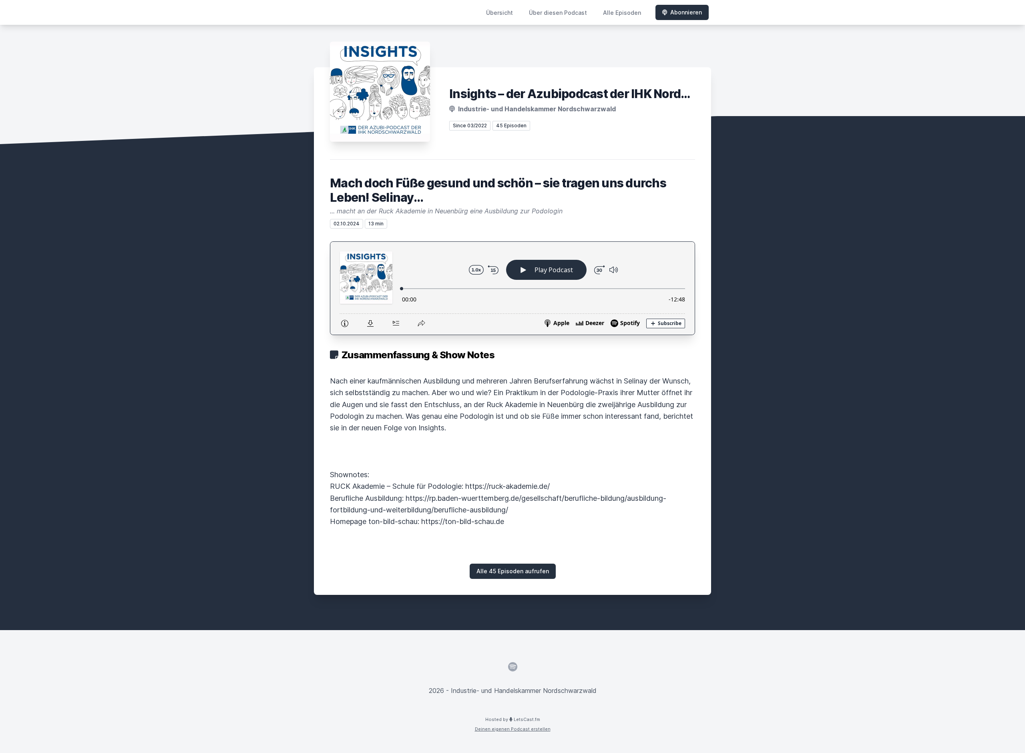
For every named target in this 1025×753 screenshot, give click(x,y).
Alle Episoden (622, 12)
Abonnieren (686, 12)
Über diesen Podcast (558, 12)
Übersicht (499, 12)
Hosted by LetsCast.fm (512, 719)
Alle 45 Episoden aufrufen (512, 571)
